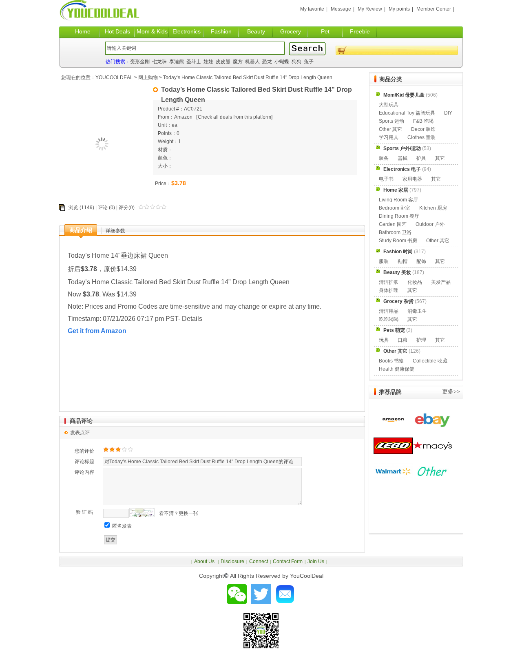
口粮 (402, 340)
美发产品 (441, 282)
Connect (258, 561)
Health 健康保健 (396, 369)
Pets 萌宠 (394, 330)
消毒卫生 (417, 311)
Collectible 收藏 (430, 361)
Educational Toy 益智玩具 (407, 113)
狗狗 (296, 61)
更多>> (451, 392)
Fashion (221, 31)
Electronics (187, 31)
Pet (325, 31)
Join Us (315, 561)
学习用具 (388, 137)
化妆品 (414, 282)
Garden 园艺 (393, 224)
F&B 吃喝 (423, 121)
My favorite (312, 9)
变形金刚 (140, 61)
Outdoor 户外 (430, 224)
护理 (421, 340)
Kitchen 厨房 (433, 208)
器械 (402, 158)
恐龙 (267, 61)
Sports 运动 (391, 121)
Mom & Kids (152, 31)
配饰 (421, 261)
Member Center (433, 9)
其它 (440, 158)
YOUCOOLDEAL (114, 77)
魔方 (238, 61)
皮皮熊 (223, 61)
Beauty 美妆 (397, 272)
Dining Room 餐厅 (399, 216)
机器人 (252, 61)
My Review (370, 9)
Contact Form (288, 561)
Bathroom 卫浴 (395, 232)
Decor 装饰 (423, 129)
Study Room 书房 (398, 240)
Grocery (290, 31)
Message (341, 9)
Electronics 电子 (402, 169)
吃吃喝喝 (388, 319)
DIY (448, 113)
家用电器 (412, 179)
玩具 (384, 340)
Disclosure (232, 561)
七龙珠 (159, 61)
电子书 (386, 179)
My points (399, 9)
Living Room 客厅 (398, 200)
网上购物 (148, 77)
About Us (205, 561)
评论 (103, 207)
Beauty (256, 31)
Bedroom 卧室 (394, 208)
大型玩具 (388, 105)
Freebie (360, 31)
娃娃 (208, 61)
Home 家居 (395, 190)
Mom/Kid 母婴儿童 (404, 95)
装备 (384, 158)
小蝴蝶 (281, 61)
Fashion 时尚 (398, 251)
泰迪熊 (176, 61)
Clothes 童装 (421, 137)
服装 (384, 261)
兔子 (309, 61)
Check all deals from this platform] (235, 117)
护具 (421, 158)
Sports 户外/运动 (402, 148)
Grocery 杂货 (398, 301)
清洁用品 (388, 311)
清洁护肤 (388, 282)
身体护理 (388, 290)
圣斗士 (193, 61)
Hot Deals (117, 31)
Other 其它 (390, 129)
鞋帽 (402, 261)
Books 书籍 (391, 361)
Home (83, 31)
